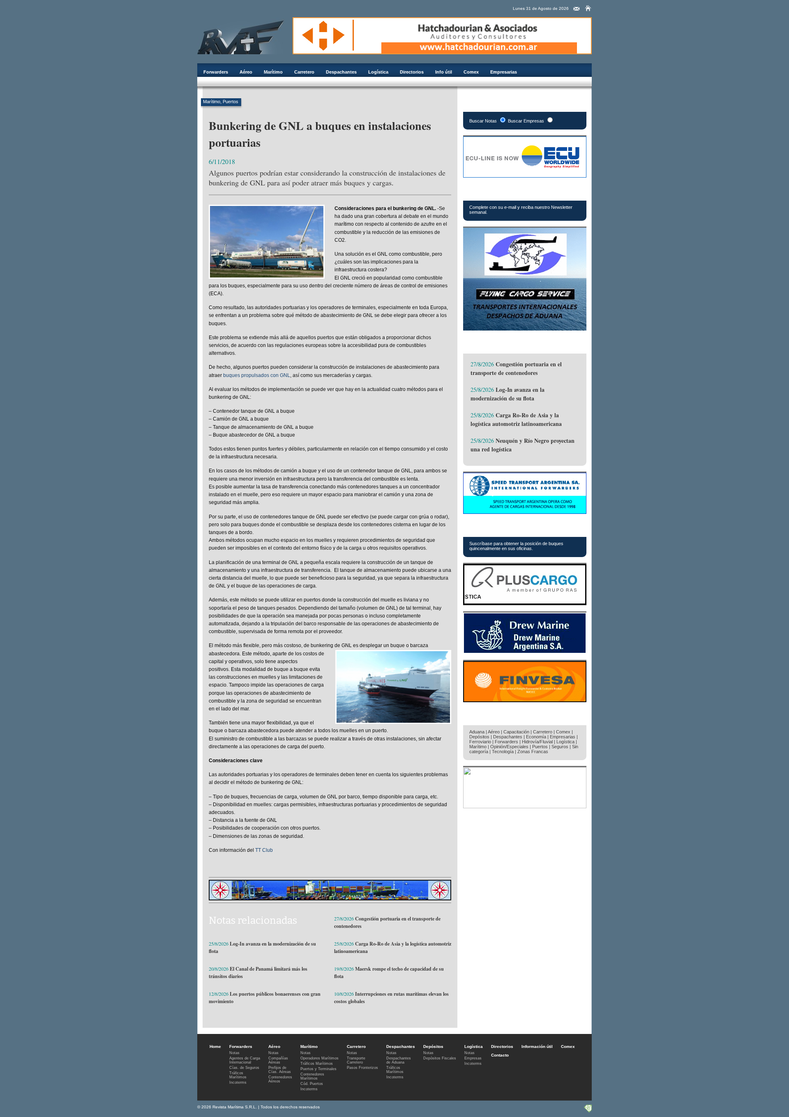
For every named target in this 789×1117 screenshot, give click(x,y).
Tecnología (503, 751)
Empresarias (503, 71)
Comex (471, 71)
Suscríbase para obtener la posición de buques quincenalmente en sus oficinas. (516, 546)
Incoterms (238, 1082)
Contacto (500, 1055)
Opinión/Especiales (509, 746)
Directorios (412, 71)
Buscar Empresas (526, 120)
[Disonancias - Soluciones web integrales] (588, 1110)
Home (215, 1046)
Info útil (443, 71)
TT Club (264, 850)
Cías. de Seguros (244, 1068)
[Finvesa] (524, 699)
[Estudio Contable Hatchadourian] (442, 52)
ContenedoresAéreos (280, 1079)
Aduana (476, 731)
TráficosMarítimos (238, 1075)
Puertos (230, 101)
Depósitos (479, 736)
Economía (536, 736)
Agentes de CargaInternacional (244, 1060)
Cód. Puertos (311, 1084)
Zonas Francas (532, 751)
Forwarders (215, 71)
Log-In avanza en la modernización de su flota (507, 393)
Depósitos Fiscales (439, 1058)
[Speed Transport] (524, 511)
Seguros (559, 746)
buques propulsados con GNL (256, 375)
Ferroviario (480, 741)
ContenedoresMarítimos (312, 1076)
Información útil (537, 1046)
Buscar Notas (483, 120)
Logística (378, 71)
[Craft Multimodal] (330, 898)
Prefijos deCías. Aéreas (279, 1070)
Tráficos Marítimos (505, 528)
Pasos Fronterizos (362, 1068)
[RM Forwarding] (240, 35)
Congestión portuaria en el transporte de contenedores (516, 368)
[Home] (588, 8)
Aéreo (246, 71)
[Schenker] (524, 805)
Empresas (473, 1058)
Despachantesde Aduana (398, 1060)
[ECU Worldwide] (524, 175)
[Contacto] (576, 9)
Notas (234, 1053)
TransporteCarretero (356, 1060)
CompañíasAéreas (278, 1060)
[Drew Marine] (524, 651)
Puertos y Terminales (318, 1069)
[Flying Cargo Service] (524, 328)
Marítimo (273, 71)
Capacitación (516, 731)
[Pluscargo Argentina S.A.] (524, 602)
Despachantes (341, 71)
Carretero (304, 71)
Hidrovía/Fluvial (537, 741)
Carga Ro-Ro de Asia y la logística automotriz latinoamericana (516, 419)
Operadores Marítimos (319, 1058)
